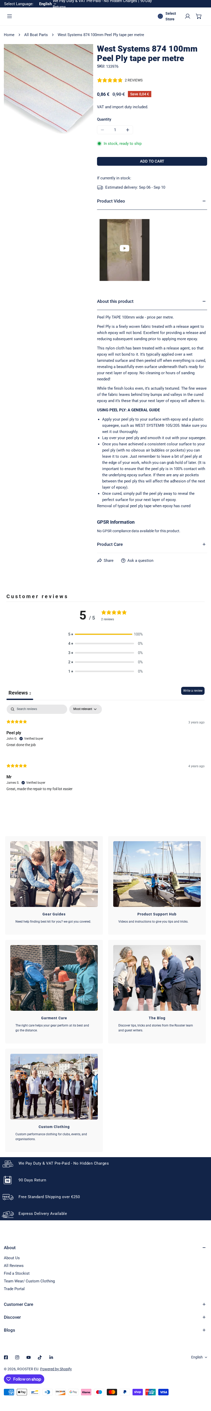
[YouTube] (28, 1357)
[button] (199, 16)
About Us (12, 1258)
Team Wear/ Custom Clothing (29, 1281)
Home (9, 34)
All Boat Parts (36, 34)
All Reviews (14, 1265)
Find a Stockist (17, 1273)
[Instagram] (17, 1357)
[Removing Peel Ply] (124, 250)
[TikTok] (40, 1357)
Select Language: (18, 4)
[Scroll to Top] (202, 1384)
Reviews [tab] (19, 693)
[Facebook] (6, 1357)
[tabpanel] (105, 752)
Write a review (193, 690)
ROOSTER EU (27, 1369)
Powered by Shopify (56, 1369)
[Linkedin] (51, 1357)
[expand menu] (9, 16)
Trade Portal (14, 1289)
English (197, 1357)
